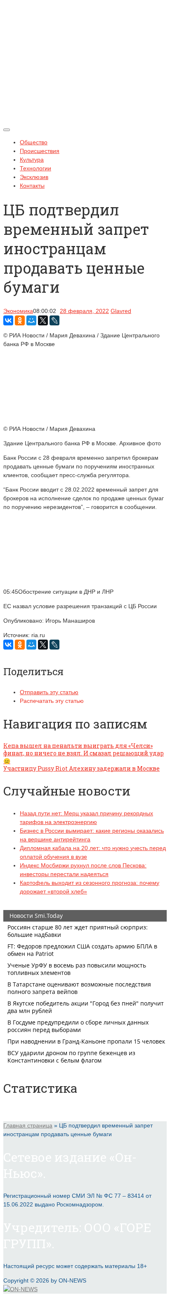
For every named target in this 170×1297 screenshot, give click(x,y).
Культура (32, 159)
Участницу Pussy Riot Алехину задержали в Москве (81, 768)
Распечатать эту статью (52, 700)
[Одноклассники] (20, 320)
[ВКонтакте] (8, 320)
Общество (33, 142)
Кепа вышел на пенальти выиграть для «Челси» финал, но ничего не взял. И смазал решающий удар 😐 (83, 753)
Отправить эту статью (49, 692)
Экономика (18, 311)
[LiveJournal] (54, 320)
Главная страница (27, 1125)
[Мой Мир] (31, 320)
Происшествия (39, 151)
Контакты (32, 185)
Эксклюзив (34, 177)
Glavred (121, 311)
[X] (43, 320)
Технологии (35, 168)
